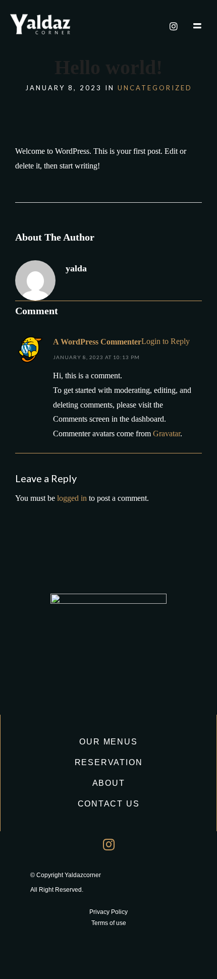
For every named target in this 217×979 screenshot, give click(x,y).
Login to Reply (165, 341)
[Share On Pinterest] (56, 957)
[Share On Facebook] (23, 957)
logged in (72, 498)
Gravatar (166, 433)
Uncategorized (155, 88)
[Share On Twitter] (39, 957)
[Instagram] (174, 26)
